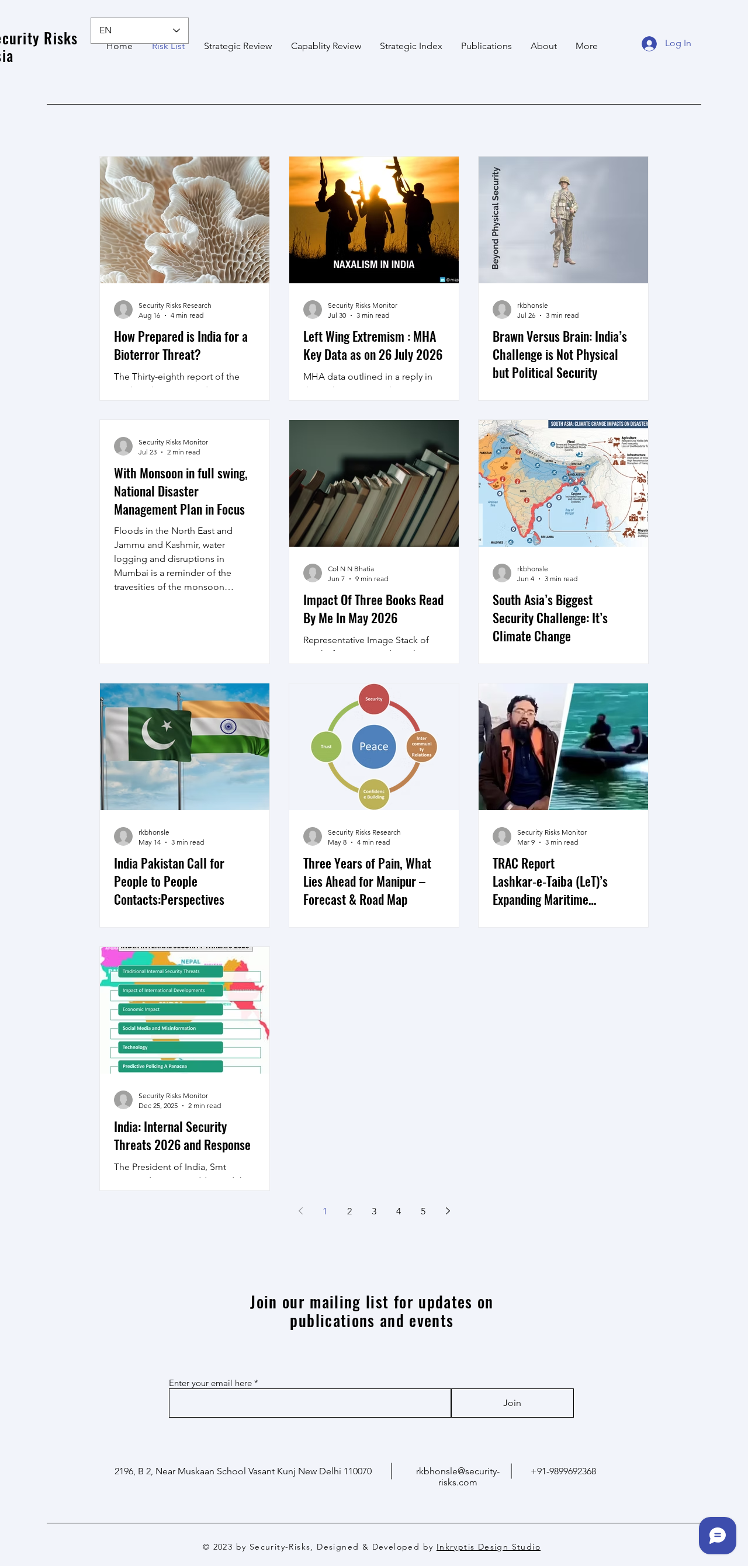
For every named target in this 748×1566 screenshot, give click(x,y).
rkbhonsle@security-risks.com (458, 1477)
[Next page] (447, 1210)
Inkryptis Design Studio (489, 1546)
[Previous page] (300, 1210)
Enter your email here (210, 1383)
